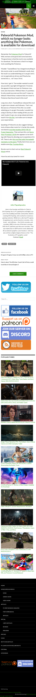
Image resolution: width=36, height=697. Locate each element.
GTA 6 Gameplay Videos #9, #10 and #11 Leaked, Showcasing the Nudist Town (16, 464)
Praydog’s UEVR (10, 134)
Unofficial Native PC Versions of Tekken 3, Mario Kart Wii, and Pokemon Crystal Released (17, 572)
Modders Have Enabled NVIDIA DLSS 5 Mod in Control (18, 422)
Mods (3, 32)
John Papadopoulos (18, 49)
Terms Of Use (4, 692)
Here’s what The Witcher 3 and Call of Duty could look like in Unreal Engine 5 (17, 262)
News (4, 593)
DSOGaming (4, 689)
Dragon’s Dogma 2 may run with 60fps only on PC (17, 254)
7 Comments (30, 49)
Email (21, 237)
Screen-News (7, 597)
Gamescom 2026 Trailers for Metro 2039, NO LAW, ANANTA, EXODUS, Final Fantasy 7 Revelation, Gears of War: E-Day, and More (17, 528)
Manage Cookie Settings (6, 696)
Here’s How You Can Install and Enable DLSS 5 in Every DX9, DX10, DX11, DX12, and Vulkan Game (18, 401)
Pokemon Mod (16, 54)
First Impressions (8, 612)
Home (3, 585)
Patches (3, 634)
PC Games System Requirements (11, 645)
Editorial (4, 649)
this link (12, 117)
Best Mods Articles (7, 642)
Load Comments (18, 274)
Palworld (12, 244)
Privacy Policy (17, 692)
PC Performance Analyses (11, 608)
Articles (3, 604)
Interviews (4, 653)
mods (4, 244)
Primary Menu (33, 5)
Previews (6, 630)
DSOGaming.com (31, 694)
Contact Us (11, 692)
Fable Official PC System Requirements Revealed (16, 506)
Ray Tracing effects (16, 144)
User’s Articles (7, 623)
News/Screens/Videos (7, 589)
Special (3, 619)
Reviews (5, 627)
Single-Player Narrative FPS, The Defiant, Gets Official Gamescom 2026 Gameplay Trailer (18, 443)
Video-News (6, 600)
